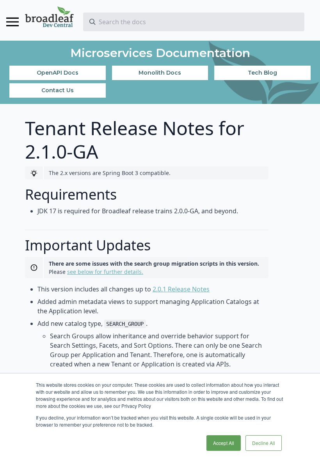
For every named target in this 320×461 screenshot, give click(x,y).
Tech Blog (262, 72)
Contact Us (57, 90)
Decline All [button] (263, 443)
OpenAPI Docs (57, 72)
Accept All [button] (223, 443)
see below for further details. (105, 271)
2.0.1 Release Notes (181, 289)
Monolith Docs (160, 72)
